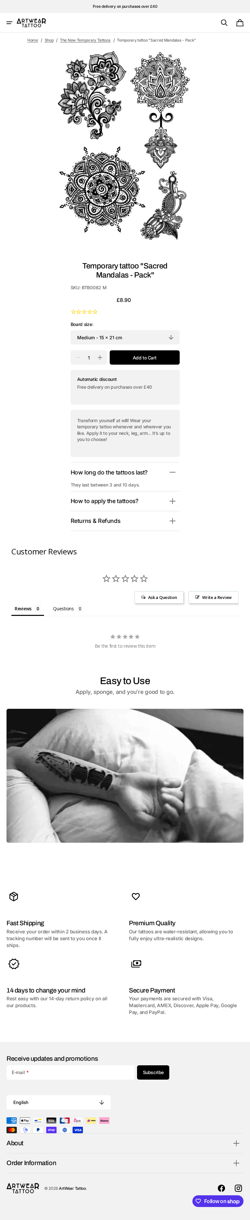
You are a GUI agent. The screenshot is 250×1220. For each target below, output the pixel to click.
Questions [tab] (63, 608)
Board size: (82, 324)
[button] (9, 23)
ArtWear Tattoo (72, 1188)
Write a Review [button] (217, 597)
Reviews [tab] (23, 608)
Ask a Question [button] (162, 597)
